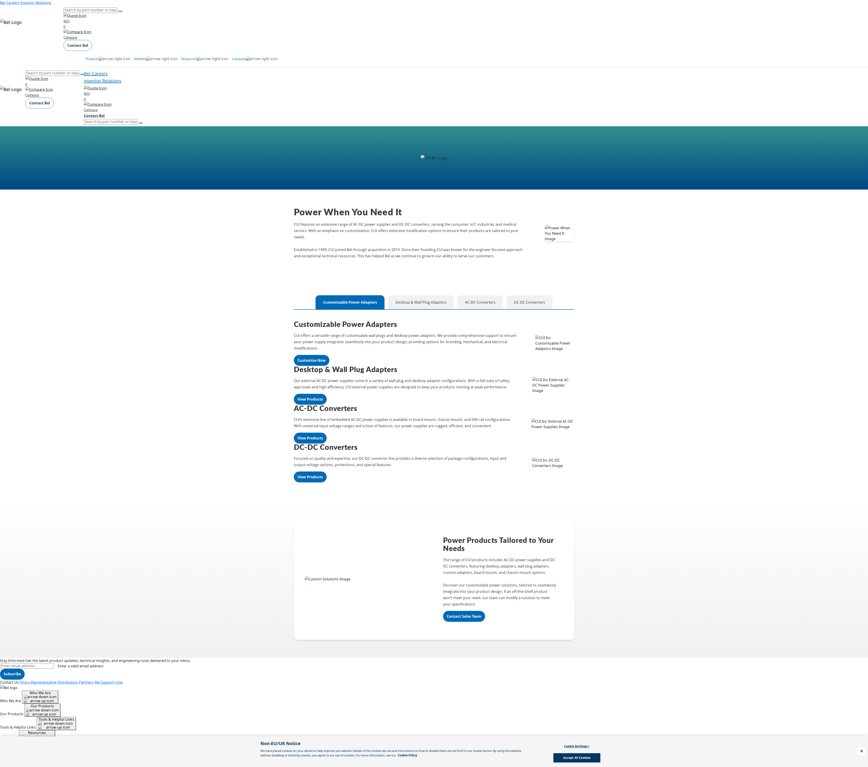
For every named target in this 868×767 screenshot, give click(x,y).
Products (8, 35)
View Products (310, 399)
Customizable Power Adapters (350, 302)
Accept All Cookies (576, 757)
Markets (22, 35)
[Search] (120, 11)
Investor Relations (35, 2)
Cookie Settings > (577, 746)
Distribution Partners (75, 682)
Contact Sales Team (464, 616)
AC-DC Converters (480, 302)
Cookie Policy (407, 755)
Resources (38, 35)
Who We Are (40, 692)
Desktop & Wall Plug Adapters (421, 302)
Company (55, 35)
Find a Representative (38, 682)
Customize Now (311, 360)
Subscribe (12, 673)
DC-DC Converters (529, 302)
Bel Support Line (109, 682)
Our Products (42, 706)
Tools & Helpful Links (56, 719)
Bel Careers (9, 2)
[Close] (861, 750)
